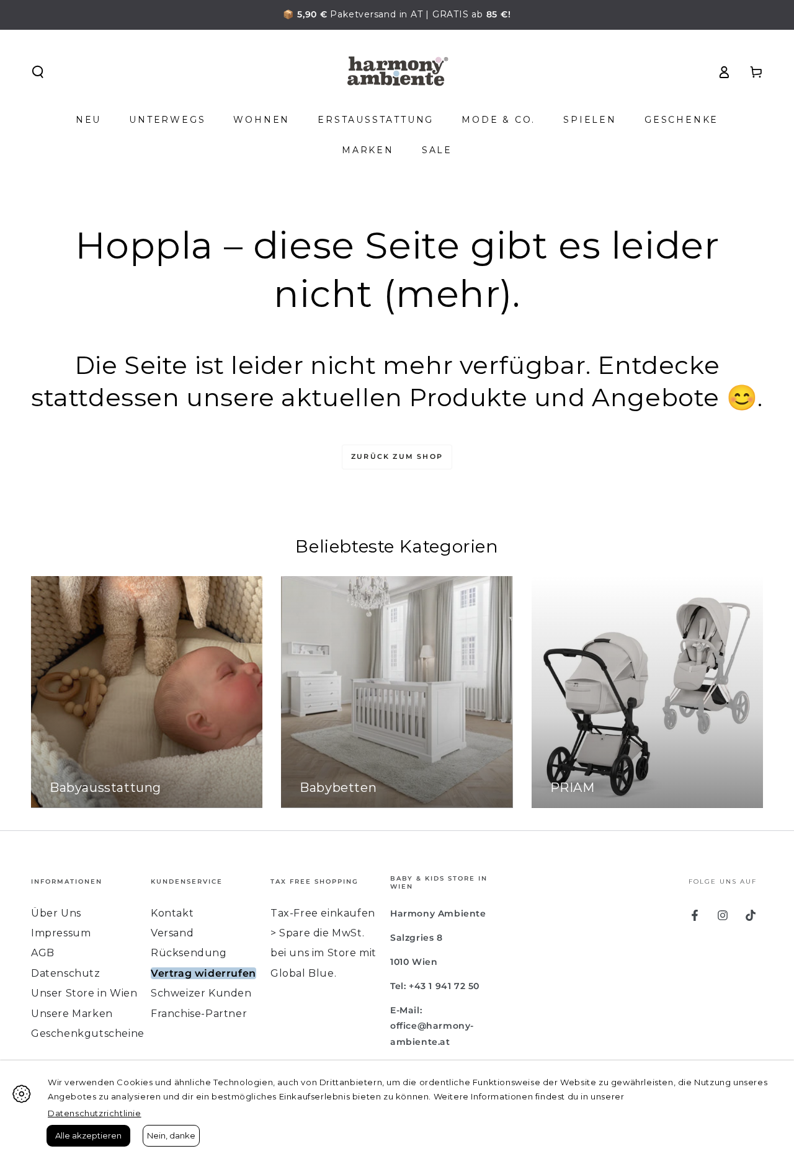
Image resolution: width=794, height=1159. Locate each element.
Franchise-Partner (199, 1013)
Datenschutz (65, 973)
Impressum (61, 933)
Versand (172, 933)
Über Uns (56, 913)
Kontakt (172, 913)
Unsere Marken (72, 1013)
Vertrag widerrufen (203, 973)
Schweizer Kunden (201, 993)
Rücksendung (189, 953)
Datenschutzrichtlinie (94, 1113)
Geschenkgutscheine (88, 1033)
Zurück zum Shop (397, 456)
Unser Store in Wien (84, 993)
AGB (43, 953)
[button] (38, 72)
